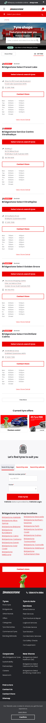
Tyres (5, 601)
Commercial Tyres (10, 631)
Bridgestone (7, 609)
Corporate (8, 653)
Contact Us (7, 689)
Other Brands (8, 614)
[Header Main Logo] (15, 9)
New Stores (29, 653)
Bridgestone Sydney (32, 535)
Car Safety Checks (30, 640)
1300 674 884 (36, 592)
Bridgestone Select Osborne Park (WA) (30, 665)
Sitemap (6, 698)
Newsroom (7, 675)
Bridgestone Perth (31, 526)
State (11, 485)
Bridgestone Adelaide (11, 517)
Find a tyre (7, 605)
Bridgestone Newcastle (34, 516)
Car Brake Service (30, 627)
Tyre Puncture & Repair (32, 618)
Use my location (23, 36)
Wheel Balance (29, 609)
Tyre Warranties (9, 627)
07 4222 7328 (10, 357)
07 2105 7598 (9, 87)
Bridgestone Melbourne (7, 553)
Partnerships (8, 666)
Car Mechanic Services (32, 636)
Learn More (22, 712)
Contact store (23, 569)
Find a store (7, 685)
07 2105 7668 (9, 222)
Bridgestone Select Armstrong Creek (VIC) (32, 672)
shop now (34, 2)
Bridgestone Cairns (10, 536)
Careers (6, 671)
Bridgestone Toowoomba (29, 540)
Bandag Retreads (10, 636)
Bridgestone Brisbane (11, 526)
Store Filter (9, 54)
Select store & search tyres (23, 74)
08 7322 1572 (9, 290)
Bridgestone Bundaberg (7, 531)
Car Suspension (29, 645)
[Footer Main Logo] (11, 592)
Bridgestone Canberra (11, 539)
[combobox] (23, 40)
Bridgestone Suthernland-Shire (32, 552)
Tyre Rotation (28, 632)
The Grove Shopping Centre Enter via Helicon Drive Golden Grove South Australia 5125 (17, 283)
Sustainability (8, 662)
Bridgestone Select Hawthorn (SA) (30, 658)
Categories (7, 623)
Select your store (14, 14)
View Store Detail (23, 120)
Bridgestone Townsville (34, 544)
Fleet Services (28, 614)
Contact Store (23, 94)
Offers (5, 618)
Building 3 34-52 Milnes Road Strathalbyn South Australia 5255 (16, 151)
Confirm (23, 717)
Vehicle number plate (17, 474)
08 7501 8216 (9, 158)
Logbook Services (30, 623)
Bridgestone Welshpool (34, 548)
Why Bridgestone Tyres (12, 657)
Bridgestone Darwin (10, 542)
